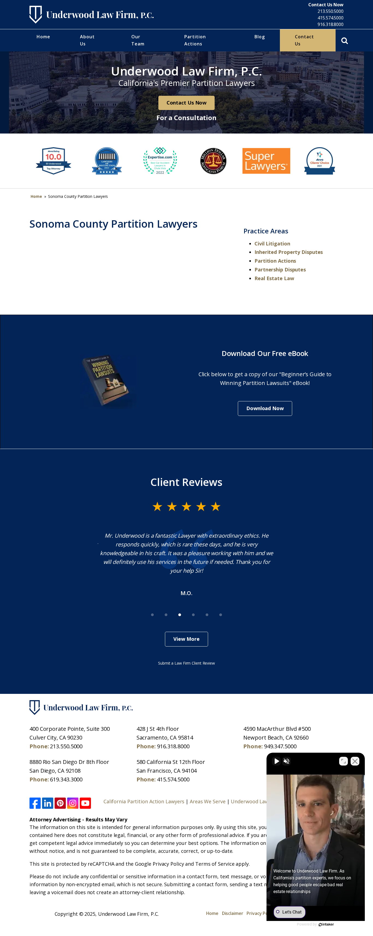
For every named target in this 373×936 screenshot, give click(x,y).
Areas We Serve (208, 801)
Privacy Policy (261, 913)
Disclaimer (232, 913)
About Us (87, 40)
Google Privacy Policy (159, 863)
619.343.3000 (66, 779)
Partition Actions (195, 40)
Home (43, 37)
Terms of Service (214, 863)
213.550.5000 (331, 11)
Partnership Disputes (280, 269)
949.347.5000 (280, 746)
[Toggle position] (343, 761)
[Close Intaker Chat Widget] (355, 761)
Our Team (137, 40)
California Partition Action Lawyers (144, 801)
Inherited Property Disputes (288, 252)
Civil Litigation (272, 243)
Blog (259, 37)
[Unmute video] (276, 761)
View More (186, 639)
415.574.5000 (331, 18)
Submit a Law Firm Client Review (186, 663)
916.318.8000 (331, 24)
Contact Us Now (187, 102)
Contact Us (304, 40)
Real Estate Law (274, 278)
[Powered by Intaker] (326, 924)
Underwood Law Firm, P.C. (261, 801)
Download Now (265, 408)
